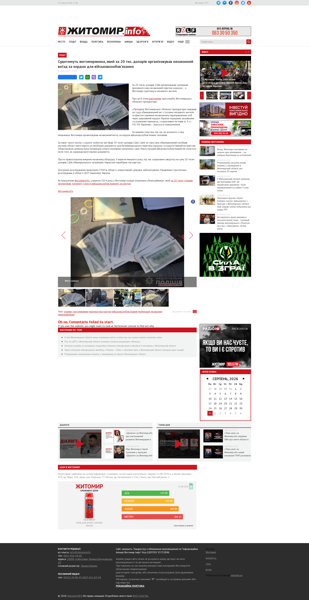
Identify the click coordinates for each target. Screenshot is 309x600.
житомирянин (80, 311)
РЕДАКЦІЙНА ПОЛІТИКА (130, 585)
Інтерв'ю (157, 41)
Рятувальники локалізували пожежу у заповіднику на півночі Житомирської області (105, 354)
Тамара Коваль (89, 565)
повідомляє (155, 98)
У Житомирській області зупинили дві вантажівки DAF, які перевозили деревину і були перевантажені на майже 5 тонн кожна (233, 184)
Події (72, 41)
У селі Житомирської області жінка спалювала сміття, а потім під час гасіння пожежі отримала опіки (113, 337)
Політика (97, 41)
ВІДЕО (170, 41)
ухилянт (68, 311)
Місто (62, 41)
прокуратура (96, 311)
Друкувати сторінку (181, 311)
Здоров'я (142, 41)
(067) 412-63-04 (92, 577)
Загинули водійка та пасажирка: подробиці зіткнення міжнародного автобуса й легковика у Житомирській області (120, 345)
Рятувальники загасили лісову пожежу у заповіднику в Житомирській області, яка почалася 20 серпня (231, 167)
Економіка (114, 41)
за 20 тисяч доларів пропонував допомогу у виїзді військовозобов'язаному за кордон (125, 182)
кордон (107, 311)
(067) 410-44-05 (73, 555)
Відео (205, 51)
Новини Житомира (212, 141)
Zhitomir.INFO (75, 595)
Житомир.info (82, 180)
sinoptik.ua (236, 575)
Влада (84, 41)
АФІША (129, 41)
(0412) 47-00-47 (72, 577)
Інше (181, 41)
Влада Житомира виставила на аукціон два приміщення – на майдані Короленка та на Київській (234, 152)
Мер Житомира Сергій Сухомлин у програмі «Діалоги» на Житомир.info (139, 452)
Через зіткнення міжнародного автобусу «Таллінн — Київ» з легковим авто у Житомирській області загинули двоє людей (124, 349)
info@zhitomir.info (80, 552)
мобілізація (144, 311)
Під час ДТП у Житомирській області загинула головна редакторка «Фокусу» (102, 341)
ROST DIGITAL (141, 595)
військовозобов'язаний (124, 311)
